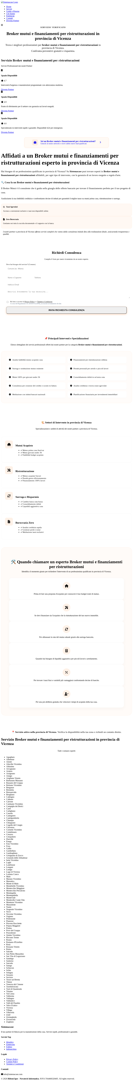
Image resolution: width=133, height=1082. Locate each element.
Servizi (9, 9)
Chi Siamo (10, 13)
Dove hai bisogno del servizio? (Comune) (20, 264)
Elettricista (10, 1044)
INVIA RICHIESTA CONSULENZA (67, 310)
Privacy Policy (30, 302)
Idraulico (10, 1042)
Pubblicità (10, 16)
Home (8, 6)
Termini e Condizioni (44, 302)
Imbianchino (11, 1049)
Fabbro (9, 1047)
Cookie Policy (12, 1062)
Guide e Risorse (12, 11)
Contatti (9, 18)
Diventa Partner (12, 21)
